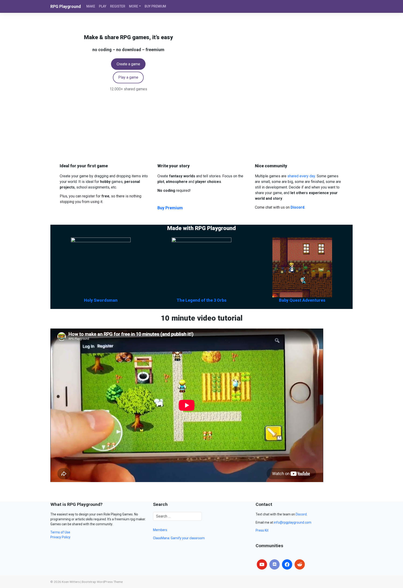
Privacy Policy (60, 537)
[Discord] (274, 564)
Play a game (128, 77)
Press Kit (262, 530)
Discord (301, 514)
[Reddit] (299, 564)
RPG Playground (65, 6)
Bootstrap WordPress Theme (102, 582)
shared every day (301, 176)
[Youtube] (262, 564)
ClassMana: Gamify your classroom (179, 538)
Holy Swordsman (101, 300)
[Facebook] (287, 564)
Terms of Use (60, 532)
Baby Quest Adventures (302, 300)
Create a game (128, 64)
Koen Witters (71, 582)
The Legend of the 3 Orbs (201, 300)
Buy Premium (170, 207)
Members (160, 530)
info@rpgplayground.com (292, 522)
